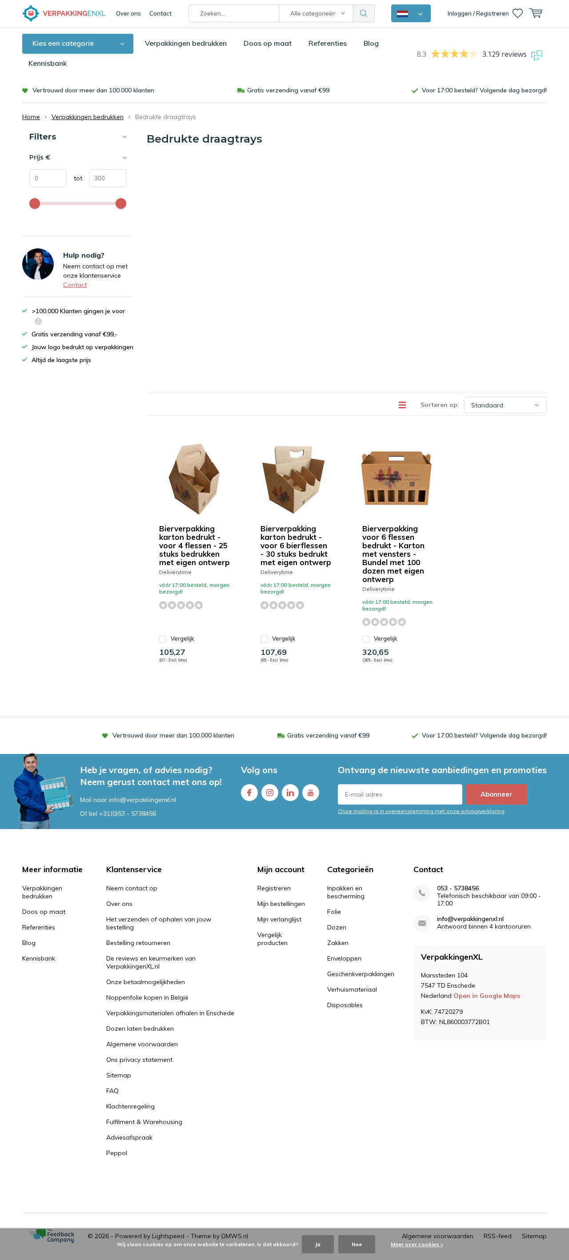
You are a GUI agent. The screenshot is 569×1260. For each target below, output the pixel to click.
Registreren (274, 888)
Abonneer (497, 794)
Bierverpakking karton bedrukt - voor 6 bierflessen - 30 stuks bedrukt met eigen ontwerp (295, 545)
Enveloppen (344, 958)
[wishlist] (518, 13)
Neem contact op (131, 888)
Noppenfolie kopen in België (147, 997)
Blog (371, 43)
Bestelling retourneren (138, 943)
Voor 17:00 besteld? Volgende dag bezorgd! (484, 90)
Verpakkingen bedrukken (186, 43)
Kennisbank (47, 63)
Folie (334, 912)
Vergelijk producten (272, 939)
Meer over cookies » (417, 1244)
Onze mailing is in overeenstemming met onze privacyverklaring (421, 811)
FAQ (112, 1091)
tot (74, 178)
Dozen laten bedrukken (140, 1029)
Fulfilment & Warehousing (144, 1122)
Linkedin (290, 792)
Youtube (310, 792)
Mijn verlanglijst (279, 919)
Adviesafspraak (129, 1137)
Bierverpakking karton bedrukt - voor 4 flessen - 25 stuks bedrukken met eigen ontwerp (194, 545)
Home (31, 117)
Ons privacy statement (139, 1060)
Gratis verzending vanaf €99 (288, 90)
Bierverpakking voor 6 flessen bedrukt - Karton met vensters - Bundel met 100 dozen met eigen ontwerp (393, 554)
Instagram (269, 792)
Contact (160, 13)
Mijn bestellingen (281, 904)
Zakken (338, 943)
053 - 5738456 (458, 888)
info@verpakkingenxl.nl (470, 919)
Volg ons (259, 769)
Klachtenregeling (130, 1106)
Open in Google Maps (486, 996)
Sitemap (118, 1075)
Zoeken (364, 13)
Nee (357, 1244)
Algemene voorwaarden (142, 1044)
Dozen (336, 927)
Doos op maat (268, 43)
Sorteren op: (440, 405)
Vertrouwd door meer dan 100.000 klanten (93, 90)
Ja (318, 1244)
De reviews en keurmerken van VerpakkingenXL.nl (151, 962)
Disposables (345, 1005)
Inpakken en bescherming (346, 892)
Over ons (128, 13)
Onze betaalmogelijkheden (145, 982)
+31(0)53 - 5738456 (127, 813)
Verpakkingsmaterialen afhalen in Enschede (170, 1013)
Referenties (328, 43)
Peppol (116, 1153)
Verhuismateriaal (352, 989)
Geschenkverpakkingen (360, 974)
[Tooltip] (38, 322)
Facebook (249, 792)
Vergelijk (182, 638)
